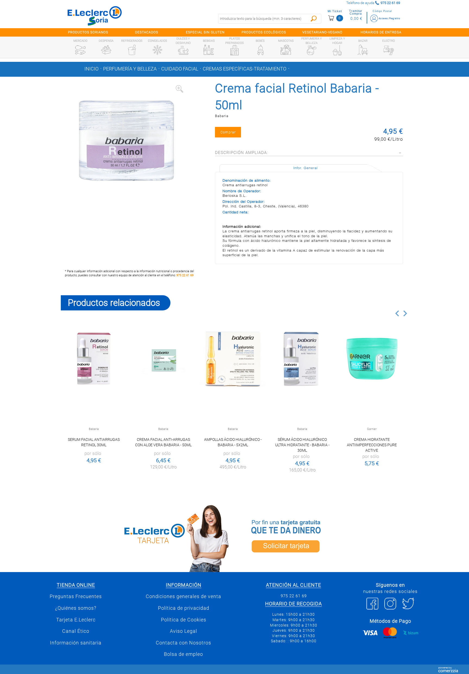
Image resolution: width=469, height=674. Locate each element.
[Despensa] (106, 50)
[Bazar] (363, 50)
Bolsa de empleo (183, 654)
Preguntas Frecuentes (76, 596)
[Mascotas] (286, 50)
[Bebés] (260, 50)
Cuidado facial (179, 69)
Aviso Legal (183, 631)
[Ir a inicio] (95, 15)
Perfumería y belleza (130, 69)
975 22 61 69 (185, 275)
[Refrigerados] (132, 50)
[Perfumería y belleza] (311, 50)
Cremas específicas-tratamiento (244, 69)
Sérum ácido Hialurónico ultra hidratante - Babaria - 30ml (302, 444)
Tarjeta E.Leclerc (76, 619)
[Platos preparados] (234, 50)
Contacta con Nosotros (183, 643)
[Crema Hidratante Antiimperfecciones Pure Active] (372, 358)
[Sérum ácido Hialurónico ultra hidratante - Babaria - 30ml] (302, 358)
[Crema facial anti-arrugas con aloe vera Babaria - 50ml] (163, 358)
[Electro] (388, 50)
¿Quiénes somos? (75, 608)
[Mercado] (80, 50)
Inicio (91, 69)
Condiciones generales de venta (183, 596)
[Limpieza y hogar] (337, 50)
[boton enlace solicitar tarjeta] (322, 537)
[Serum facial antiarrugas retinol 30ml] (94, 358)
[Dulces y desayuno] (183, 50)
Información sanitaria (76, 643)
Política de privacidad (183, 608)
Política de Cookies (183, 619)
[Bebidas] (209, 50)
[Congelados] (157, 50)
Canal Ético (75, 631)
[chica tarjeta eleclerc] (146, 537)
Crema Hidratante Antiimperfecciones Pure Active (372, 444)
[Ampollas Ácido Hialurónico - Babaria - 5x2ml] (233, 358)
